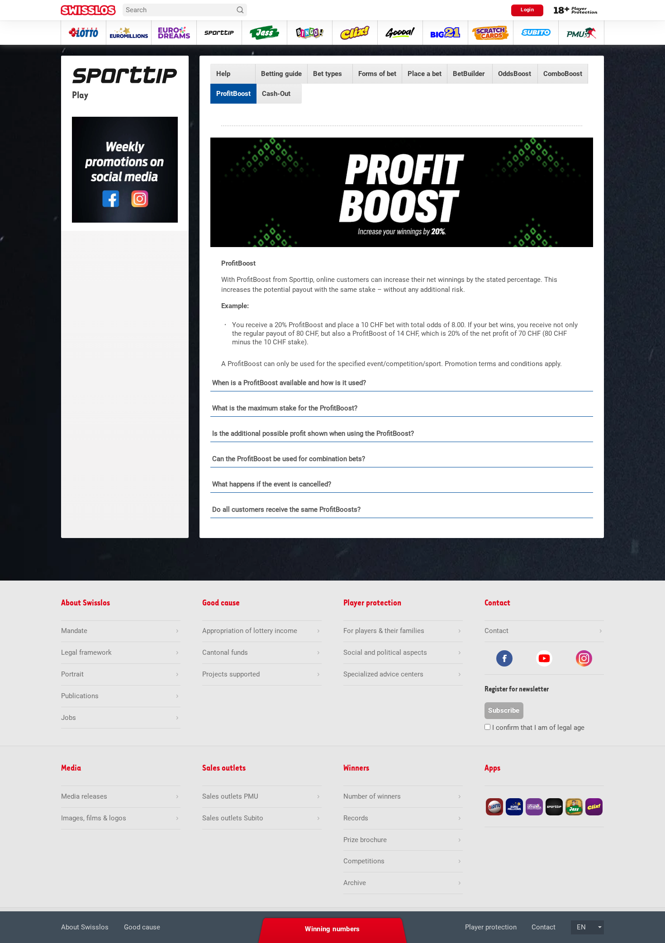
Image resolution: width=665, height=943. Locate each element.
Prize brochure (365, 840)
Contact (544, 927)
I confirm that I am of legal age (538, 728)
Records (355, 818)
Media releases (84, 796)
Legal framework (86, 652)
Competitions (364, 861)
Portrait (72, 674)
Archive (354, 883)
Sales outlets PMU (230, 796)
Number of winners (372, 796)
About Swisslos (85, 927)
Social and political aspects (385, 652)
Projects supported (231, 674)
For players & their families (383, 631)
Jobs (68, 718)
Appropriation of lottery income (249, 631)
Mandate (74, 631)
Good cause (142, 927)
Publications (80, 696)
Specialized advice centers (383, 674)
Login (527, 10)
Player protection (491, 927)
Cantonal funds (225, 652)
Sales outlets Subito (232, 818)
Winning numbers (332, 929)
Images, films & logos (93, 818)
